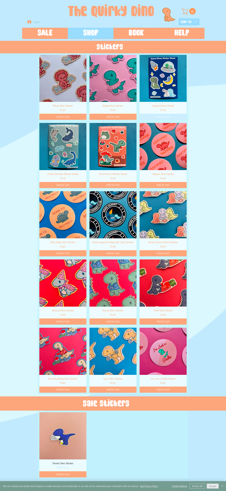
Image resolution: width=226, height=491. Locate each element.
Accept (212, 486)
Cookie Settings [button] (179, 486)
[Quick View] (62, 78)
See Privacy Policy (149, 486)
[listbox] (189, 21)
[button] (189, 21)
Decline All (197, 486)
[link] (189, 11)
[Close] (222, 486)
